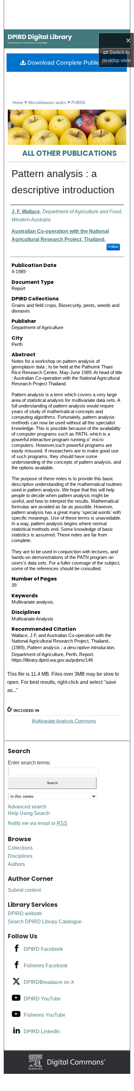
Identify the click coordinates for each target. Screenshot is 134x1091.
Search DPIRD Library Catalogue (45, 921)
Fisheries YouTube (44, 1015)
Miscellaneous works (47, 102)
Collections (20, 848)
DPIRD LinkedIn (42, 1031)
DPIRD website (25, 913)
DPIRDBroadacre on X (49, 982)
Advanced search (27, 806)
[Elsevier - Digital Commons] (67, 1062)
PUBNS (78, 102)
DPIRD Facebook (43, 949)
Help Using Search (29, 813)
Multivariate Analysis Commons (64, 720)
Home (17, 102)
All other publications (69, 153)
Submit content (24, 890)
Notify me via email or (37, 823)
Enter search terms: (29, 762)
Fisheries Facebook (46, 965)
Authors (16, 864)
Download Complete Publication (69, 62)
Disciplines (20, 856)
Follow (113, 247)
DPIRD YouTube (42, 998)
